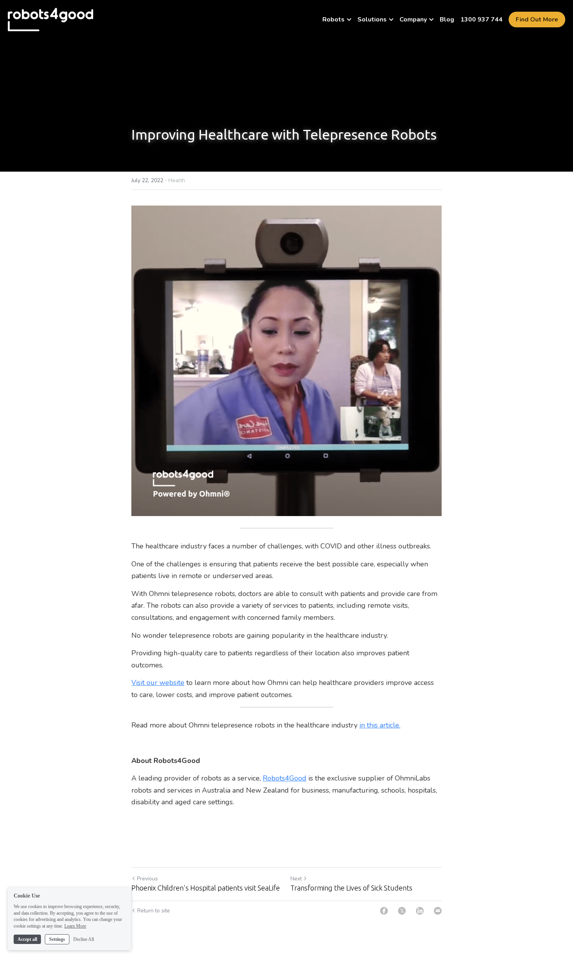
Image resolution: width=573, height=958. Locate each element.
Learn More (75, 926)
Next (296, 878)
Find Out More (537, 19)
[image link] (50, 19)
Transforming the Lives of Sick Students (351, 888)
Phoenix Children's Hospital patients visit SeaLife (205, 888)
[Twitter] (402, 911)
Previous (147, 878)
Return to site (153, 910)
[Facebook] (384, 911)
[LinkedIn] (420, 911)
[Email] (438, 911)
